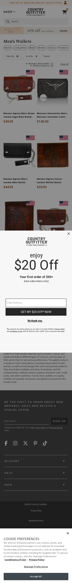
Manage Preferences (36, 566)
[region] (36, 555)
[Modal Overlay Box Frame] (36, 292)
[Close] (68, 533)
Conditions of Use (15, 559)
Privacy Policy (37, 559)
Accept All (36, 576)
